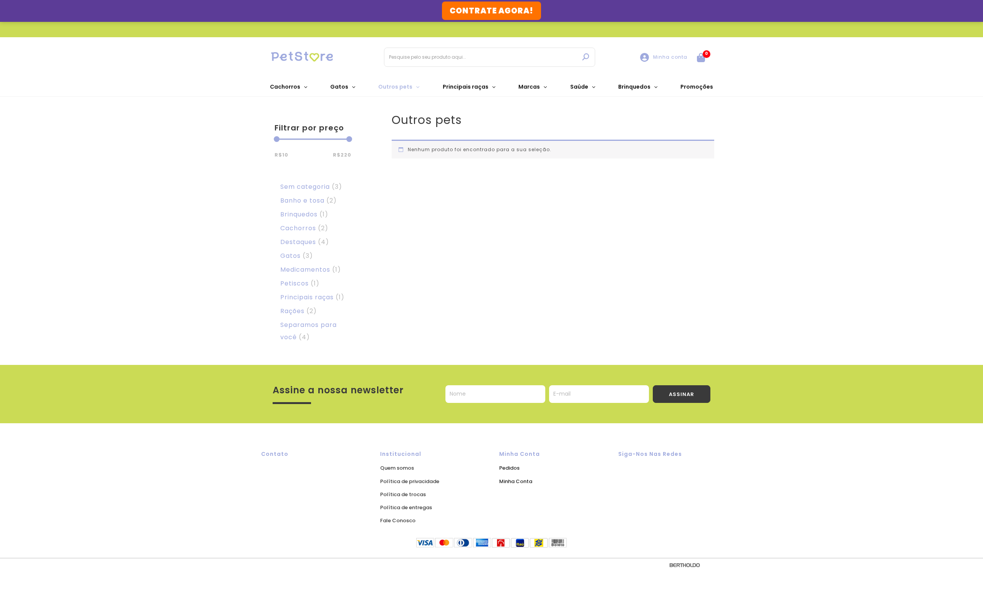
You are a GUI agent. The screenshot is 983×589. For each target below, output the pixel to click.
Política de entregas (406, 507)
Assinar (681, 394)
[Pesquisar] (585, 57)
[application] (303, 86)
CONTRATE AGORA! (491, 10)
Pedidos (509, 468)
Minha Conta (515, 481)
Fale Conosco (397, 520)
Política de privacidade (409, 481)
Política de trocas (403, 494)
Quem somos (397, 468)
